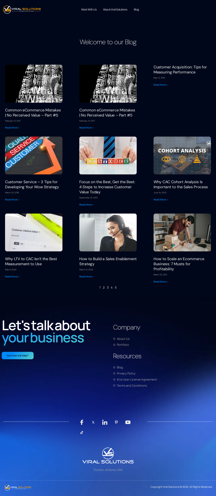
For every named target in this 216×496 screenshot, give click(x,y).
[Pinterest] (116, 424)
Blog (136, 9)
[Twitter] (93, 424)
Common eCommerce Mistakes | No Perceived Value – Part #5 (33, 113)
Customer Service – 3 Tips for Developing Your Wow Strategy (32, 184)
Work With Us (89, 9)
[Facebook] (82, 424)
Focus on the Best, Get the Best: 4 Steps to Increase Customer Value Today (107, 186)
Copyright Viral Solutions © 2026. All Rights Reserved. (182, 487)
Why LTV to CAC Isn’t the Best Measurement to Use (31, 261)
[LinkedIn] (105, 424)
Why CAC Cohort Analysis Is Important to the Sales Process (181, 184)
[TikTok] (82, 434)
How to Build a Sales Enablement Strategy (108, 261)
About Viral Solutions (115, 9)
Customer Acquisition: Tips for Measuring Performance (180, 69)
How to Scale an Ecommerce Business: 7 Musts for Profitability (179, 263)
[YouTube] (128, 424)
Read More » (12, 127)
